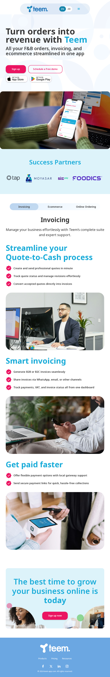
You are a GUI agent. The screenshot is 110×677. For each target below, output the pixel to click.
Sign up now (55, 615)
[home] (37, 9)
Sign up (16, 69)
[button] (78, 9)
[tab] (24, 206)
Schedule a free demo (45, 69)
